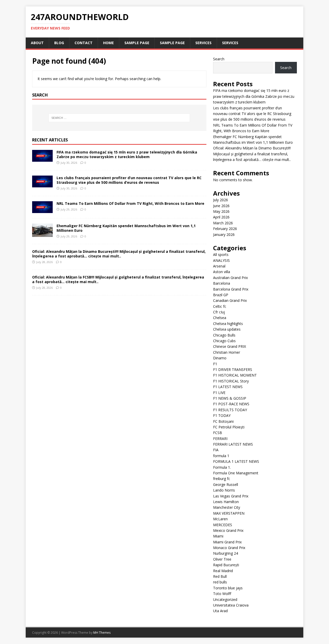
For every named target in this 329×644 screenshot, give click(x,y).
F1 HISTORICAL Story (231, 381)
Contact (84, 42)
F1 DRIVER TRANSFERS (232, 369)
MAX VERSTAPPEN (228, 513)
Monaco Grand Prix (229, 547)
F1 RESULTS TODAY (230, 409)
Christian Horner (226, 352)
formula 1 (221, 455)
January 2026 (224, 234)
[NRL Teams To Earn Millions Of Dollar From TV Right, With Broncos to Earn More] (42, 209)
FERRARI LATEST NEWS (233, 444)
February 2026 (225, 228)
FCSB (217, 432)
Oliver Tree (222, 559)
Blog (59, 42)
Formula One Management (235, 472)
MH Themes (102, 632)
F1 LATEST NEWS (228, 386)
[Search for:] (119, 117)
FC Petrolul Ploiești (228, 427)
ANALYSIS (221, 260)
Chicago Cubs (224, 340)
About (37, 42)
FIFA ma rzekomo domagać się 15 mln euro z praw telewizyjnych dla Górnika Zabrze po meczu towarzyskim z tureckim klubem (127, 154)
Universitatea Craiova (231, 605)
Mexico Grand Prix (228, 530)
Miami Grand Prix (227, 542)
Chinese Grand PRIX (229, 346)
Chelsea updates (227, 329)
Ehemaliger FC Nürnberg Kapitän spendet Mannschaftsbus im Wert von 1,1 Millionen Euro (126, 228)
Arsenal (219, 266)
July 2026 (220, 199)
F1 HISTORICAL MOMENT (235, 375)
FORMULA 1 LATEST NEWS (236, 461)
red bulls (220, 582)
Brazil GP (220, 294)
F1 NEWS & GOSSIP (229, 398)
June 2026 (221, 205)
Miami (218, 536)
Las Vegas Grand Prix (230, 496)
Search (218, 58)
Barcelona (221, 283)
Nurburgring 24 (225, 553)
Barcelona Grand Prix (230, 289)
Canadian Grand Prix (230, 300)
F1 (215, 363)
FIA (215, 449)
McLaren (220, 518)
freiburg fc (221, 478)
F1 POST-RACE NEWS (231, 403)
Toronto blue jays (228, 587)
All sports (221, 254)
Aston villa (221, 271)
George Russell (225, 484)
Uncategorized (225, 599)
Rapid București (226, 564)
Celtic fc (219, 306)
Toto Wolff (222, 593)
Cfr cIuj (219, 312)
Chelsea (219, 317)
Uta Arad (220, 610)
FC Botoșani (223, 421)
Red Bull (220, 576)
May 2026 (221, 211)
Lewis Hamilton (226, 501)
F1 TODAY (222, 415)
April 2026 (221, 217)
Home (108, 42)
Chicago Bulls (224, 335)
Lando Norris (224, 490)
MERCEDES (222, 524)
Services (203, 42)
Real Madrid (223, 570)
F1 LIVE (219, 392)
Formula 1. (222, 467)
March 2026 (223, 222)
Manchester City (226, 507)
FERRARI (220, 438)
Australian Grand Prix (230, 277)
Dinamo (219, 357)
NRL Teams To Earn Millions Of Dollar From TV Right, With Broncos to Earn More (130, 203)
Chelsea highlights (228, 323)
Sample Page (136, 42)
